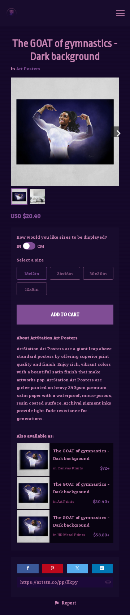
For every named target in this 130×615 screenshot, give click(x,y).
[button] (65, 603)
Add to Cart (65, 314)
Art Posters (28, 68)
